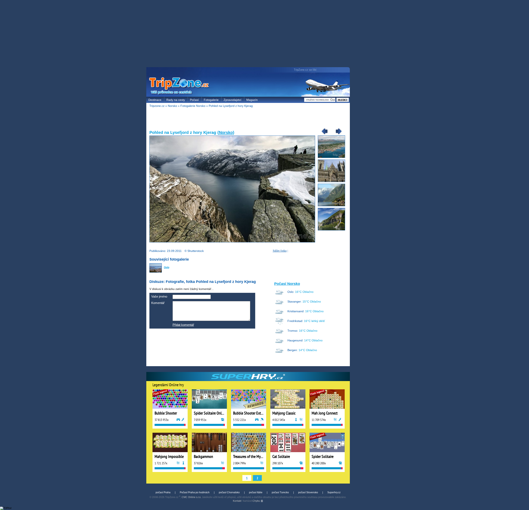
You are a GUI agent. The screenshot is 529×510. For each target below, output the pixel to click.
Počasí (194, 99)
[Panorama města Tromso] (333, 157)
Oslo (166, 267)
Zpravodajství (232, 99)
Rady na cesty (175, 99)
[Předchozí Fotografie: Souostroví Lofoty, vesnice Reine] (323, 134)
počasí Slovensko (308, 492)
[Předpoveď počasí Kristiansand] (279, 314)
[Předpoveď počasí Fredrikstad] (279, 324)
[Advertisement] (249, 34)
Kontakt (237, 500)
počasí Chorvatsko (229, 492)
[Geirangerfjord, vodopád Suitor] (333, 229)
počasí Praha (163, 492)
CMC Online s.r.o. (191, 497)
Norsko (172, 105)
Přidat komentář (183, 324)
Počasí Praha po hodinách (195, 492)
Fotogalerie (211, 99)
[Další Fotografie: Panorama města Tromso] (337, 134)
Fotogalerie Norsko (192, 105)
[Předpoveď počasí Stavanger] (279, 305)
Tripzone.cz (156, 105)
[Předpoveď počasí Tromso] (279, 334)
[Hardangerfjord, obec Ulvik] (333, 205)
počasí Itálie (255, 492)
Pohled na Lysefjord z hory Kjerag (231, 105)
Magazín (252, 99)
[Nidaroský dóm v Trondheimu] (333, 181)
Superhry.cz (334, 492)
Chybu (257, 500)
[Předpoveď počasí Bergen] (279, 353)
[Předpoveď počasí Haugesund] (279, 344)
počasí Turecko (280, 492)
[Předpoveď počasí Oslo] (279, 295)
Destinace (154, 99)
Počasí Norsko (287, 284)
